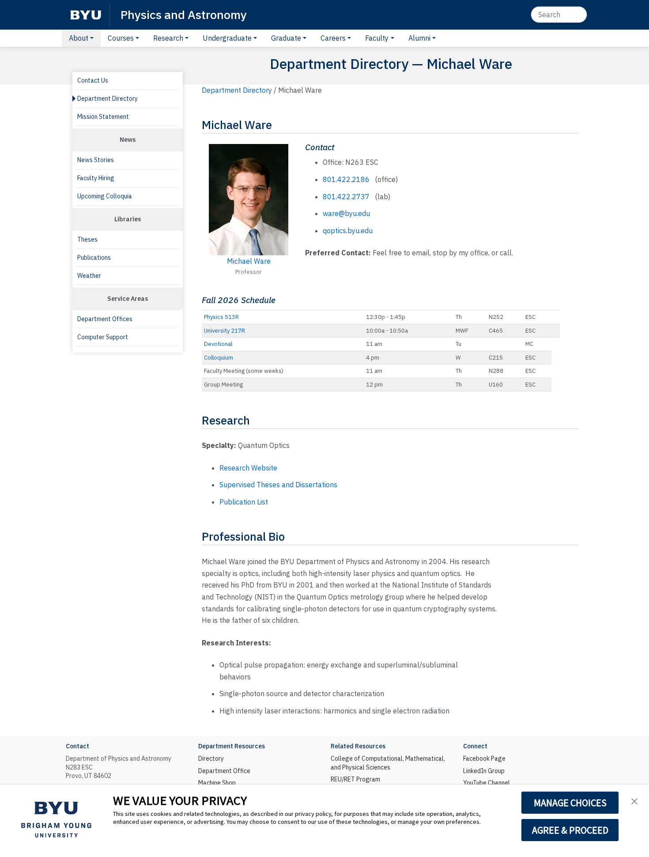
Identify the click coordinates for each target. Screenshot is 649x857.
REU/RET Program (355, 779)
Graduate (286, 38)
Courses (121, 38)
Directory (211, 758)
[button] (634, 800)
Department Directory (107, 98)
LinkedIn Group (484, 771)
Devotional (218, 344)
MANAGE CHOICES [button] (570, 802)
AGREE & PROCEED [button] (570, 830)
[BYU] (86, 14)
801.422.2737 (346, 196)
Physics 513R (221, 317)
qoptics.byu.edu (348, 230)
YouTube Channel (486, 783)
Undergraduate (227, 38)
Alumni (419, 38)
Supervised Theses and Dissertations (278, 484)
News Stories (95, 160)
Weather (89, 276)
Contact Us (92, 80)
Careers (333, 38)
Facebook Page (484, 758)
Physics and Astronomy (184, 14)
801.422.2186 (346, 179)
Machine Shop (217, 783)
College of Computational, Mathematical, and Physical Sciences (388, 763)
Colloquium (218, 357)
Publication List (243, 501)
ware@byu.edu (346, 213)
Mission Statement (103, 117)
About (78, 38)
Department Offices (104, 319)
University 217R (224, 330)
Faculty (377, 38)
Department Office (224, 771)
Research (168, 38)
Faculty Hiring (95, 178)
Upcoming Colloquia (104, 196)
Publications (94, 258)
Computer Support (102, 337)
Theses (87, 239)
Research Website (248, 467)
